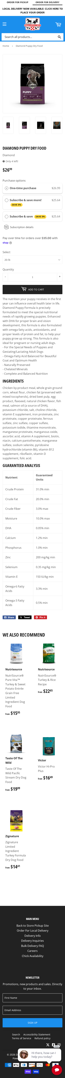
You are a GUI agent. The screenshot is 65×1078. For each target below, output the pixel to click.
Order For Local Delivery (32, 930)
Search (16, 1034)
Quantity (8, 269)
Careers (32, 951)
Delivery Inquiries (32, 941)
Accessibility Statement (36, 1034)
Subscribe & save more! (26, 202)
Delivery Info (32, 936)
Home (6, 45)
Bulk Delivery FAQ (32, 946)
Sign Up (32, 1022)
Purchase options (14, 180)
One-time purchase (23, 188)
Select (6, 252)
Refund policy (42, 1038)
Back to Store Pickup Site (32, 925)
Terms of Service (21, 1038)
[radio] (6, 188)
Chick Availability (32, 956)
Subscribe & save (27, 216)
